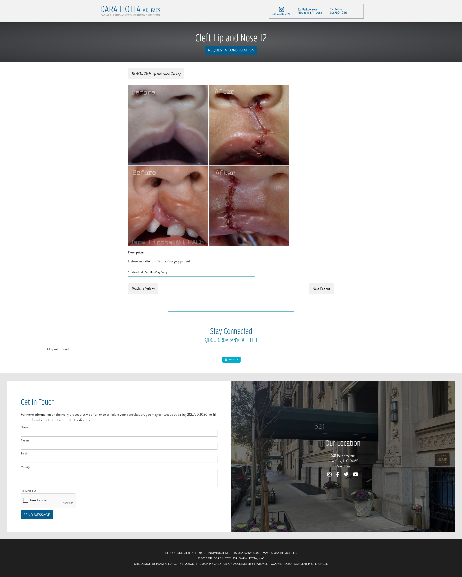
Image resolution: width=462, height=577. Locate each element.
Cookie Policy (282, 564)
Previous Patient (143, 288)
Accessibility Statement (251, 564)
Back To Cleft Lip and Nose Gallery (156, 73)
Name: (24, 427)
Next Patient (321, 288)
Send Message (36, 514)
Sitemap (202, 564)
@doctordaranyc (222, 339)
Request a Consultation (231, 50)
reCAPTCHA (28, 491)
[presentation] (48, 500)
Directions (342, 466)
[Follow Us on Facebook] (337, 474)
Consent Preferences (311, 564)
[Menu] (357, 10)
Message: (26, 467)
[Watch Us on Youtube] (355, 474)
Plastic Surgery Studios (175, 564)
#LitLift (250, 339)
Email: (25, 453)
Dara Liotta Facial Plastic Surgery (134, 11)
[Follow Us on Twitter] (346, 474)
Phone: (25, 440)
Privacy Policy (220, 564)
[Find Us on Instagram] (281, 9)
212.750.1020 (338, 12)
